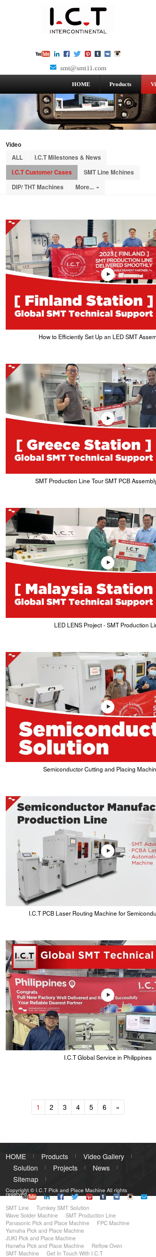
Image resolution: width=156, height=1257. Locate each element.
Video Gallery (103, 1156)
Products (120, 84)
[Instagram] (117, 54)
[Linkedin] (57, 54)
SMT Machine (22, 1253)
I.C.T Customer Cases (42, 172)
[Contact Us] (53, 68)
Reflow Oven (107, 1245)
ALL (17, 157)
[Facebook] (67, 54)
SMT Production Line (91, 1215)
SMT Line (17, 1207)
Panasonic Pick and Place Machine (47, 1223)
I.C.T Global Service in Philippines (108, 1057)
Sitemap (25, 1179)
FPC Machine (113, 1223)
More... (85, 187)
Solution (25, 1167)
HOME (81, 84)
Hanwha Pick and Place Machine (45, 1245)
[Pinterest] (88, 54)
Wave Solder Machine (32, 1215)
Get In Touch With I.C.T (75, 1253)
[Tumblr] (98, 54)
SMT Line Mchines (109, 172)
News (101, 1167)
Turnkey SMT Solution (62, 1207)
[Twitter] (77, 54)
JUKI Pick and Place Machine (41, 1238)
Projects (65, 1167)
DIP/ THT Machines (38, 187)
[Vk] (108, 54)
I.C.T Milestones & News (67, 157)
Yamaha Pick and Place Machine (45, 1230)
